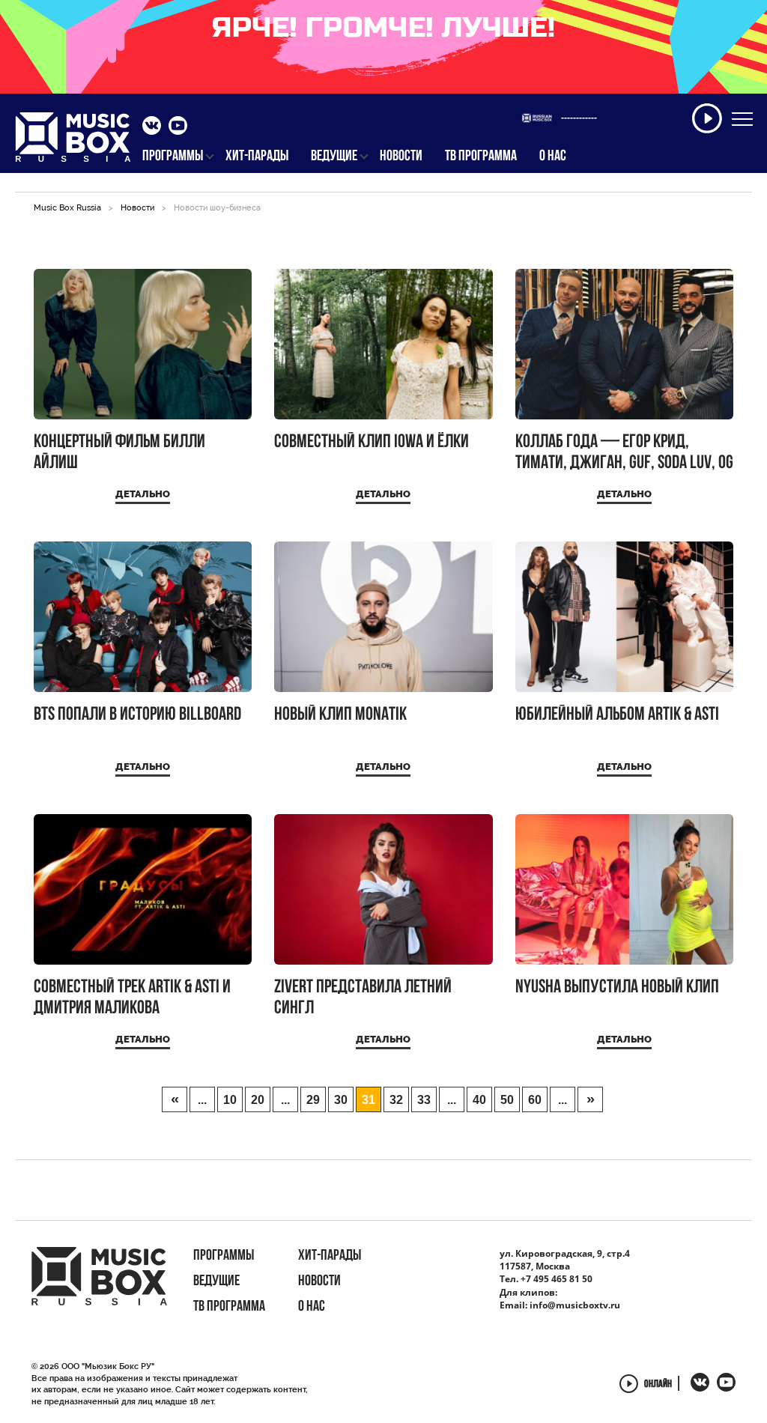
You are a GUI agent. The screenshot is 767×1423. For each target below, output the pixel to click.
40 (479, 1099)
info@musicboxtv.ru (575, 1305)
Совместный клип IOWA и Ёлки (371, 442)
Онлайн (658, 1385)
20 (257, 1099)
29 (313, 1099)
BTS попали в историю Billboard (137, 715)
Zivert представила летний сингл (363, 998)
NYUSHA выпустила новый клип (617, 987)
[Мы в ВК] (151, 127)
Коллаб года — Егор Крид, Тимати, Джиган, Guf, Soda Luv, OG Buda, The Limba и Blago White (624, 453)
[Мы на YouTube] (178, 127)
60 (535, 1099)
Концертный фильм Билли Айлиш (119, 453)
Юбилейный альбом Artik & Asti (617, 715)
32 (396, 1099)
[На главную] (73, 141)
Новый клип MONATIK (340, 715)
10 (230, 1099)
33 (424, 1099)
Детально (142, 494)
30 (341, 1099)
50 (507, 1099)
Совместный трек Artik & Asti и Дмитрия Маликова (132, 998)
